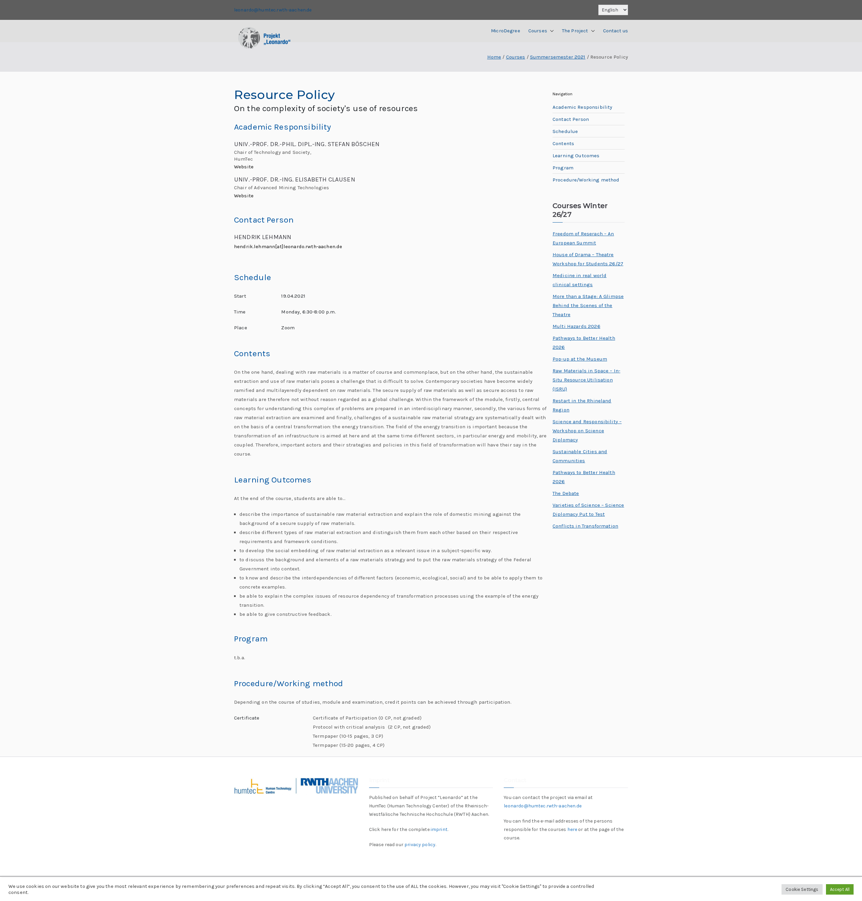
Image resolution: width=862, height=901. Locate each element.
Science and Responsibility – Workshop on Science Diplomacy (587, 431)
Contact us (615, 31)
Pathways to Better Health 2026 (584, 342)
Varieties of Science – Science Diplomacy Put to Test (588, 509)
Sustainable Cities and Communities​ (580, 456)
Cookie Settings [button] (802, 889)
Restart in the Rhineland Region (582, 405)
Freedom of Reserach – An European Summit (583, 238)
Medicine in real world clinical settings (579, 280)
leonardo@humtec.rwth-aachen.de (273, 10)
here (572, 829)
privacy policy (419, 844)
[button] (550, 31)
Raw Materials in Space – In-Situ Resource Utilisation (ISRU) (586, 380)
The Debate (566, 493)
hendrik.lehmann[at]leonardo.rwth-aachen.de (288, 246)
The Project (575, 31)
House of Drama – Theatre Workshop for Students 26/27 (588, 259)
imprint (439, 829)
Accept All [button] (840, 889)
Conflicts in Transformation (585, 526)
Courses (537, 31)
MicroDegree (505, 31)
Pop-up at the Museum (580, 359)
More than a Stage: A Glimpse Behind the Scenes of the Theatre (588, 305)
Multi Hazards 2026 (576, 326)
